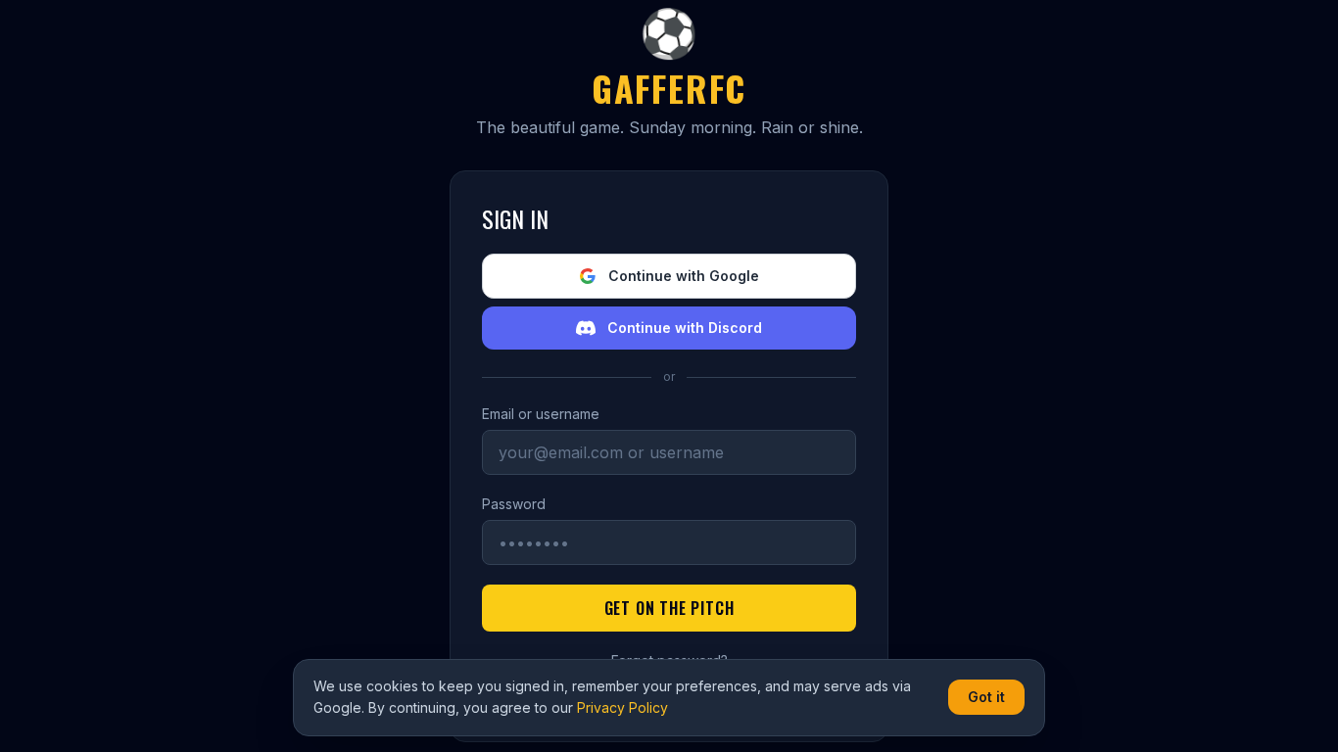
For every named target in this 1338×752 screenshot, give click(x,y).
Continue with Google (683, 275)
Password (514, 503)
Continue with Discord (684, 327)
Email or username (540, 413)
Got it (986, 696)
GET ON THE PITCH (669, 608)
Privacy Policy (622, 707)
